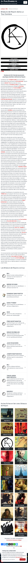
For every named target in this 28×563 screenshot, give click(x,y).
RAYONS (21, 86)
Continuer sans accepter (8, 559)
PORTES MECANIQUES (6, 99)
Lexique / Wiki (4, 8)
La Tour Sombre (23, 219)
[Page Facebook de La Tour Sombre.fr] (0, 553)
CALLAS (24, 232)
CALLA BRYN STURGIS (16, 256)
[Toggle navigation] (25, 2)
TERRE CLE (3, 193)
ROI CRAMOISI (19, 81)
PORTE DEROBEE (20, 258)
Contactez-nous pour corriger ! (14, 540)
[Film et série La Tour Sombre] (3, 71)
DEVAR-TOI (7, 83)
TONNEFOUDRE (12, 79)
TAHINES (22, 227)
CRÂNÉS (3, 152)
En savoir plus (19, 557)
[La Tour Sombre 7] (1, 71)
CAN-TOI (17, 227)
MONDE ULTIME (14, 84)
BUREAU (10, 110)
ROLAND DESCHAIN (12, 221)
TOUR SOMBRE (17, 87)
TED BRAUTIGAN (22, 166)
